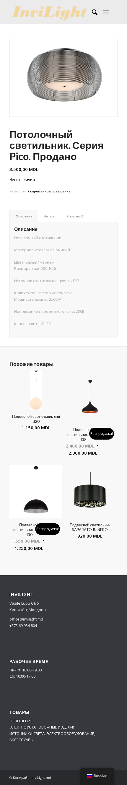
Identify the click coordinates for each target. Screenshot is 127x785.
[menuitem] (91, 12)
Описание (24, 216)
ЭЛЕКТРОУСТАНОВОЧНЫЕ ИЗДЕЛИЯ (42, 727)
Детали (49, 216)
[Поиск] (91, 12)
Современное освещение (49, 191)
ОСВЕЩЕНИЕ (20, 721)
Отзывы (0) (75, 216)
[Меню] (106, 12)
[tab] (23, 216)
